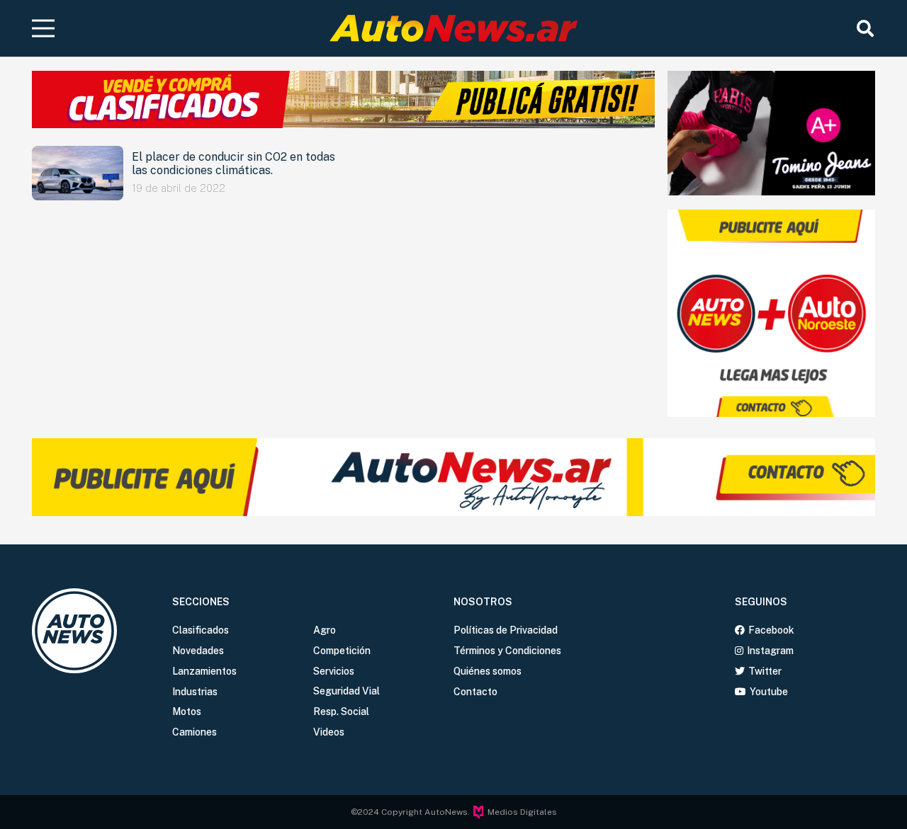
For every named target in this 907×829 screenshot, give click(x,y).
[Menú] (43, 28)
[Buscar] (865, 28)
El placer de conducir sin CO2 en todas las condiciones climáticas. (233, 163)
